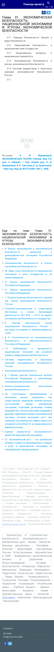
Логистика (7, 493)
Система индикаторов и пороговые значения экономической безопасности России (28, 363)
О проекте (8, 628)
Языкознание (11, 600)
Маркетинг (44, 566)
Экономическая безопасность (21, 370)
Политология (25, 573)
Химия (44, 590)
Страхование (26, 583)
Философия (9, 590)
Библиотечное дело (13, 542)
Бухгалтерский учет (28, 468)
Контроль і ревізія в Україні (36, 489)
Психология (9, 580)
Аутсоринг (9, 468)
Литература (28, 566)
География (42, 545)
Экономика (8, 597)
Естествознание (22, 552)
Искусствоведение (13, 562)
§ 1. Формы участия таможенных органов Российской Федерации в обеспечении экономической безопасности (28, 378)
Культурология (10, 566)
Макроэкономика (36, 493)
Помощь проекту (33, 4)
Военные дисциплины (16, 545)
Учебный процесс (25, 587)
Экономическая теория (14, 524)
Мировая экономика (37, 496)
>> (52, 6)
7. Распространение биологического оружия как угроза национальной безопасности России (28, 300)
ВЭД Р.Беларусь (10, 472)
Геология (7, 548)
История (41, 562)
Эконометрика (9, 506)
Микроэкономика (11, 496)
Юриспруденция (42, 597)
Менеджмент (42, 569)
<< (46, 6)
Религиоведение (40, 580)
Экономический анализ (40, 524)
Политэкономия (40, 503)
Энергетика (24, 597)
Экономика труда (11, 520)
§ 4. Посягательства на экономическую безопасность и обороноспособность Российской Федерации (28, 340)
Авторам (7, 633)
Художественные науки (17, 594)
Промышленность (38, 576)
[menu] (3, 4)
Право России (43, 573)
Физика (44, 587)
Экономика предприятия (16, 513)
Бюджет (45, 468)
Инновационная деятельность (17, 482)
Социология (9, 583)
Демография (24, 548)
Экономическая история (37, 520)
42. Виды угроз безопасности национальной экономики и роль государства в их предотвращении (28, 274)
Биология (44, 542)
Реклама (23, 580)
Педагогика (9, 573)
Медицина (25, 569)
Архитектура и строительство (27, 535)
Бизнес (32, 542)
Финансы (28, 590)
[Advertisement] (27, 110)
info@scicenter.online (13, 637)
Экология (43, 594)
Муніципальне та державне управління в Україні (27, 499)
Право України (14, 576)
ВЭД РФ (26, 472)
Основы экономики (16, 503)
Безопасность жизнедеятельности (24, 538)
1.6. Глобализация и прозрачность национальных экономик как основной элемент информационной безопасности (28, 352)
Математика (9, 569)
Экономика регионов (39, 517)
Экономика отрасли (39, 510)
